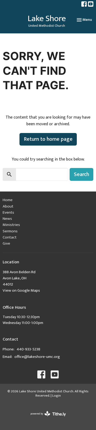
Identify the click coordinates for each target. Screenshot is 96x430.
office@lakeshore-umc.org (37, 356)
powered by (45, 418)
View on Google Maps (21, 290)
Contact (10, 237)
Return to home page (48, 139)
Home (8, 200)
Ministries (11, 224)
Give (6, 243)
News (7, 218)
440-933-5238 (28, 349)
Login (56, 395)
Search (81, 174)
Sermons (10, 231)
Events (8, 212)
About (8, 206)
